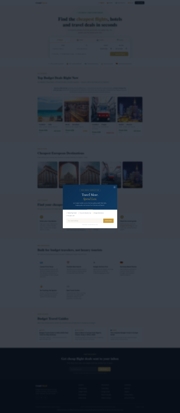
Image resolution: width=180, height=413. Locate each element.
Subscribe (108, 220)
